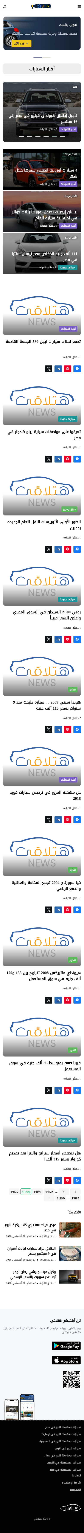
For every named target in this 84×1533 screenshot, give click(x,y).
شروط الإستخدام (71, 1482)
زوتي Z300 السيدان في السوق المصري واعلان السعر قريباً (47, 615)
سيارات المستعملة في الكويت (64, 1462)
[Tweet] (48, 369)
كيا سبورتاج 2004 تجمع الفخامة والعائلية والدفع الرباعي (46, 885)
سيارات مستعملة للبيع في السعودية (60, 1441)
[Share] (58, 369)
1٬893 (37, 1192)
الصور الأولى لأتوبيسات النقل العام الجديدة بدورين (44, 525)
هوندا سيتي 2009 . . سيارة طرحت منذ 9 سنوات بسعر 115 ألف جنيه (47, 705)
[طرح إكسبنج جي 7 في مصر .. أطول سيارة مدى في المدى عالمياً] (42, 112)
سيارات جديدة (68, 129)
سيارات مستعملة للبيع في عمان (63, 1455)
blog (40, 6)
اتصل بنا (76, 1475)
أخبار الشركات (68, 184)
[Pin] (67, 369)
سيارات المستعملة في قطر (65, 1469)
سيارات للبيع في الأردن (68, 1448)
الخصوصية (75, 1489)
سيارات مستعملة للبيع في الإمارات (61, 1434)
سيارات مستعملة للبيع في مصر (63, 1427)
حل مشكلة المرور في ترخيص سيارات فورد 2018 (45, 795)
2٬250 (61, 1198)
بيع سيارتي (16, 48)
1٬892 (49, 1192)
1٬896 (75, 1198)
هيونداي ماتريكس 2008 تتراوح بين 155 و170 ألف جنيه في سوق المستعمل (43, 975)
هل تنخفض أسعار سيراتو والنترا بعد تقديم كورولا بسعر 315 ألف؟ (45, 1156)
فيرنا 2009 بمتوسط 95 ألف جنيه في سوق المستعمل (45, 1066)
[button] (46, 57)
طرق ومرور (69, 509)
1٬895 (14, 1192)
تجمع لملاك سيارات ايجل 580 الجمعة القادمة (42, 341)
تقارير (73, 689)
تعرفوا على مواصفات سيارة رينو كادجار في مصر (44, 434)
